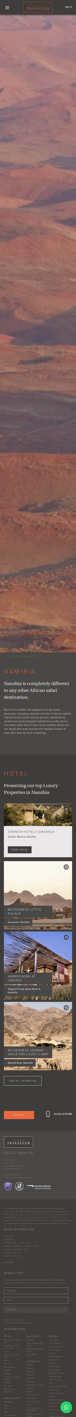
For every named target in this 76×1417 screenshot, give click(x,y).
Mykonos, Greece (56, 1393)
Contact (9, 1236)
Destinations (19, 656)
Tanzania (7, 1382)
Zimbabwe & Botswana (9, 1390)
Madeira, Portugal (56, 1373)
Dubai (6, 1405)
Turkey (52, 1413)
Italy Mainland (54, 1366)
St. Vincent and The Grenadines (35, 1409)
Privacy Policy (12, 1256)
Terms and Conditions (17, 1243)
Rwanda (7, 1373)
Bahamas (30, 1371)
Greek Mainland (55, 1356)
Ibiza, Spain (53, 1360)
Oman (6, 1408)
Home (7, 656)
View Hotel (20, 849)
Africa (7, 1336)
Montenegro (54, 1390)
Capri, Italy (53, 1340)
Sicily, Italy (53, 1406)
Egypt (6, 1351)
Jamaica (30, 1391)
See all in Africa (22, 1080)
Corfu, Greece (55, 1343)
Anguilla (30, 1365)
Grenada (30, 1388)
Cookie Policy (12, 1253)
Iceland (52, 1363)
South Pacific (32, 1354)
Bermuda (30, 1378)
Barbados (31, 1375)
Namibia (33, 656)
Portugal (52, 1396)
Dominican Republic (35, 1385)
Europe (53, 1336)
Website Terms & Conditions (21, 1246)
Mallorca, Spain (55, 1380)
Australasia (34, 1336)
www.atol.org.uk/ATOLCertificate (54, 1223)
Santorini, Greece (56, 1400)
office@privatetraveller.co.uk (21, 1177)
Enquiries (19, 1115)
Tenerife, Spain (55, 1410)
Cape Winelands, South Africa (11, 1346)
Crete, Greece (55, 1350)
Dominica (30, 1381)
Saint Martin (31, 1398)
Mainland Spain (55, 1376)
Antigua (30, 1368)
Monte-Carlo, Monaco (58, 1386)
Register (9, 1239)
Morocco (7, 1363)
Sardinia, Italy (54, 1403)
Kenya (6, 1360)
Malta (51, 1383)
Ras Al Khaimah (10, 1415)
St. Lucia (30, 1405)
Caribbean (33, 1361)
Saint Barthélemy (34, 1395)
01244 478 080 (63, 1114)
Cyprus (52, 1353)
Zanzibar (7, 1386)
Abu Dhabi (8, 1402)
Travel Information (15, 1249)
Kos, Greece (54, 1370)
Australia (30, 1340)
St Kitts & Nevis (33, 1401)
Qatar (6, 1412)
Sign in (68, 6)
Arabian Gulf (12, 1398)
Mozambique (9, 1367)
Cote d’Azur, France (57, 1346)
